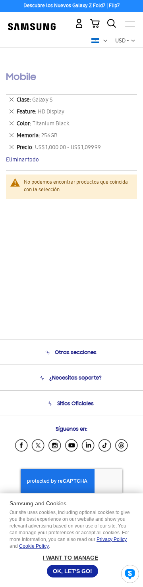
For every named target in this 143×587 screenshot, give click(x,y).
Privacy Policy (112, 539)
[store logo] (32, 20)
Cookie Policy (34, 546)
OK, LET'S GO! (72, 571)
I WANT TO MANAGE (70, 557)
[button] (105, 40)
